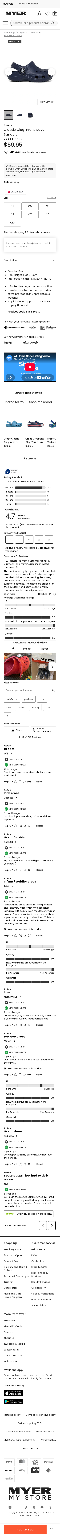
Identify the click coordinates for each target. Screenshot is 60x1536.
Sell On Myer (11, 1361)
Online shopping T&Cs (30, 1423)
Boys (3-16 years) (19, 32)
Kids (6, 32)
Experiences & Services (39, 1274)
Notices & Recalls (41, 1299)
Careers (8, 1332)
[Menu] (5, 23)
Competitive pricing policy (41, 1414)
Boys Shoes (35, 32)
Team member (30, 1448)
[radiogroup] (30, 214)
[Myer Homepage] (16, 15)
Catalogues (10, 1287)
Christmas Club (13, 1355)
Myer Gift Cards (13, 1326)
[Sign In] (39, 13)
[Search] (53, 23)
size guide (51, 198)
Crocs (8, 125)
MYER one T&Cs (45, 1431)
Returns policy (12, 1414)
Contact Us (38, 1261)
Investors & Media (14, 1343)
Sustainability (12, 1349)
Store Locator (39, 1267)
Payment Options (14, 1255)
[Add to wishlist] (51, 1529)
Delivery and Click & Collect (15, 1268)
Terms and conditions (18, 1431)
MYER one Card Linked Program (13, 1295)
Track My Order (13, 1249)
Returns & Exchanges (16, 1276)
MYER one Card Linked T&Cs (20, 1440)
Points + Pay (11, 1261)
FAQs (34, 1255)
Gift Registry (38, 1287)
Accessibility (38, 1305)
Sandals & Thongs (13, 36)
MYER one (9, 1320)
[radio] (12, 206)
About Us (9, 1338)
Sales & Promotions (42, 1293)
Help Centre (38, 1249)
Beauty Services (40, 1282)
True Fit (8, 1282)
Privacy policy (48, 1440)
